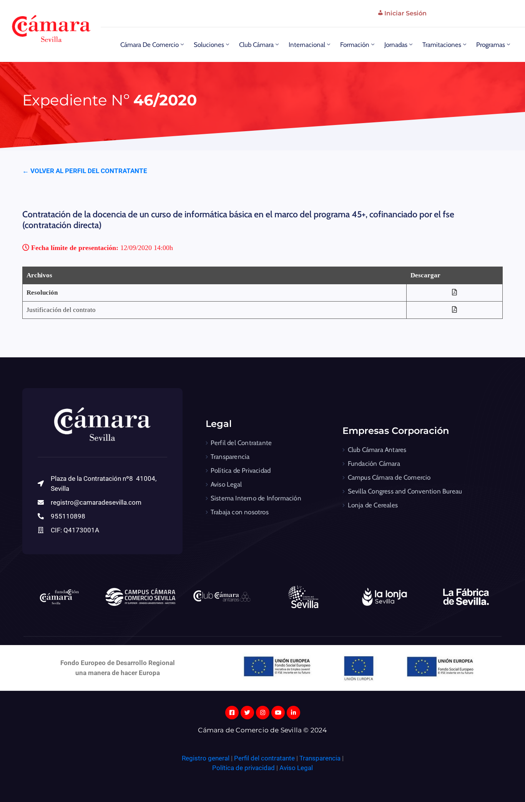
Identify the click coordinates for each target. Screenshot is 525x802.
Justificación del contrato (61, 309)
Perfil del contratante (264, 758)
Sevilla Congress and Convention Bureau (405, 491)
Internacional (307, 44)
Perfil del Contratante (241, 443)
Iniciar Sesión (405, 13)
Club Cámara (256, 44)
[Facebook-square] (232, 712)
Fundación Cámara (374, 463)
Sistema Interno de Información (256, 498)
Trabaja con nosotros (240, 512)
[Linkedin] (293, 712)
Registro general (206, 758)
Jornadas (395, 44)
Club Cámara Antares (377, 450)
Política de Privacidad (241, 470)
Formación (354, 44)
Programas (490, 44)
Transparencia (230, 456)
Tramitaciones (441, 44)
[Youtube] (278, 712)
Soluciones (209, 44)
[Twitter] (247, 712)
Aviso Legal (226, 484)
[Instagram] (262, 712)
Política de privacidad (243, 768)
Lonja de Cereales (373, 505)
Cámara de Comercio (149, 44)
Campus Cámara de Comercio (389, 477)
